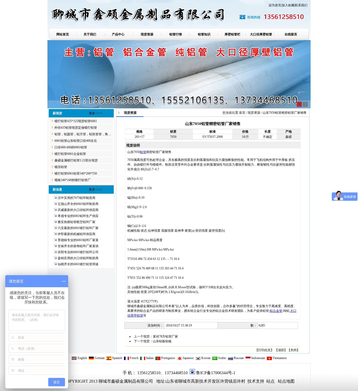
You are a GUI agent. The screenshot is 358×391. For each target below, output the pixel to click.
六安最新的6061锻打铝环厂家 (78, 228)
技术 (251, 381)
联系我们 (301, 5)
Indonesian (258, 358)
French (133, 358)
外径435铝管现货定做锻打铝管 (76, 127)
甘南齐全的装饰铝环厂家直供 (78, 246)
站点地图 (286, 381)
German (99, 358)
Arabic (221, 358)
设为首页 (275, 5)
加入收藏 (288, 5)
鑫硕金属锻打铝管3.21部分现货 (76, 160)
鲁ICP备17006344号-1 (215, 373)
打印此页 (264, 350)
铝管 (143, 152)
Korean (205, 358)
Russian (238, 358)
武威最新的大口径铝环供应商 (78, 210)
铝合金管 (276, 311)
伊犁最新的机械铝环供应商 (76, 234)
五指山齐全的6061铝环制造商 (78, 204)
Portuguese (167, 358)
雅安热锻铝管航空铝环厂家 (76, 222)
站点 (270, 381)
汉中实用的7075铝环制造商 (76, 198)
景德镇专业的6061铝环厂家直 (78, 240)
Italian (149, 358)
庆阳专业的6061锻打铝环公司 (78, 252)
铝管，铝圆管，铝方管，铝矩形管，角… (83, 134)
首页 (242, 113)
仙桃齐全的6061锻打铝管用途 (78, 264)
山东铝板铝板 (162, 341)
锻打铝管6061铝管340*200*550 (76, 173)
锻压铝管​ (61, 167)
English (82, 358)
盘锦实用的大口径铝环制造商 (78, 258)
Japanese (188, 358)
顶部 (281, 350)
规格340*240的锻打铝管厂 (73, 180)
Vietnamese (279, 358)
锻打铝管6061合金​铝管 (70, 154)
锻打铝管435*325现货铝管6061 (76, 121)
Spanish (116, 358)
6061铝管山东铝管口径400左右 (76, 141)
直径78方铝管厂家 (165, 336)
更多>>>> (95, 113)
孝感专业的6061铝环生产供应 (78, 216)
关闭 (293, 350)
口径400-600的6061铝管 (71, 147)
